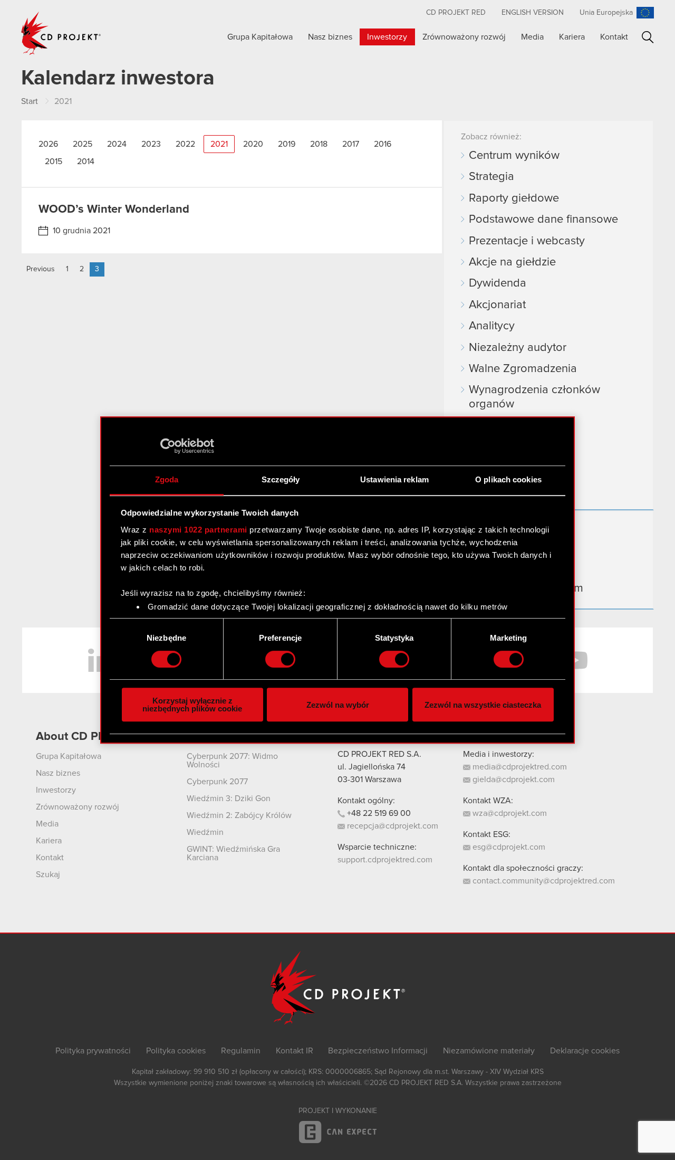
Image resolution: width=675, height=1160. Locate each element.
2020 (253, 144)
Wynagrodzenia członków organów (534, 397)
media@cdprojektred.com (518, 767)
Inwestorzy (387, 37)
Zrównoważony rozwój (464, 37)
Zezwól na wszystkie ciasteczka (483, 704)
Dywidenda (497, 283)
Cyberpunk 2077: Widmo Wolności (232, 760)
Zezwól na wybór (337, 704)
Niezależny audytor (517, 348)
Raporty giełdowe (514, 198)
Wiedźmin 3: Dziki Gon (229, 798)
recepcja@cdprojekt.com (391, 826)
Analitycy (492, 326)
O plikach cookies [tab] (508, 479)
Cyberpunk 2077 (217, 781)
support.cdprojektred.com (385, 859)
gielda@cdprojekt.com (512, 779)
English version (533, 12)
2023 (151, 144)
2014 (85, 161)
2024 (117, 144)
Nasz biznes (330, 37)
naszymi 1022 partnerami (198, 529)
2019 (286, 144)
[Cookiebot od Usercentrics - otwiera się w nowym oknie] (168, 446)
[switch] (280, 659)
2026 (48, 144)
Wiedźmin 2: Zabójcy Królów (239, 815)
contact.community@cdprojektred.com (542, 881)
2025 (82, 144)
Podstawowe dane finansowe (543, 219)
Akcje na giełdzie (512, 262)
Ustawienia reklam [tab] (394, 479)
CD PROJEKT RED (456, 12)
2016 (382, 144)
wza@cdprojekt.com (508, 813)
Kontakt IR (294, 1051)
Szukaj (648, 37)
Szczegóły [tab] (281, 479)
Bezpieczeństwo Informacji (378, 1051)
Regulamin (241, 1051)
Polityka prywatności (93, 1051)
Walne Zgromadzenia (523, 369)
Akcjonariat (497, 305)
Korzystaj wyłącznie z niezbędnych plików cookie (192, 704)
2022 (185, 144)
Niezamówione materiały (489, 1051)
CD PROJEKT (61, 33)
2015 (53, 161)
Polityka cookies (176, 1051)
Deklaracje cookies (585, 1051)
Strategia (491, 177)
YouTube (575, 660)
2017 (350, 144)
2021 (219, 144)
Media (532, 37)
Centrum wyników (514, 155)
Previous (40, 269)
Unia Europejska (606, 12)
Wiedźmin (205, 832)
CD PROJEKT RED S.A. (379, 754)
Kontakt (614, 37)
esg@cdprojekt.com (507, 847)
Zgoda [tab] (167, 479)
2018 (318, 144)
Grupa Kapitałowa (260, 37)
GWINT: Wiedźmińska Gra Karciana (233, 853)
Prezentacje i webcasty (527, 241)
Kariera (572, 37)
